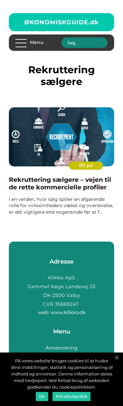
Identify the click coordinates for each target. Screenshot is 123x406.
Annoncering (61, 348)
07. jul (86, 165)
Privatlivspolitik (71, 396)
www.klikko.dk (68, 312)
